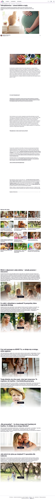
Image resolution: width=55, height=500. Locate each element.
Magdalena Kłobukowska (6, 35)
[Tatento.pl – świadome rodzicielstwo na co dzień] (3, 1)
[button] (51, 1)
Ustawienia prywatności (25, 498)
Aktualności (19, 1)
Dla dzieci (7, 1)
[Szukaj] (48, 1)
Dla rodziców (13, 1)
